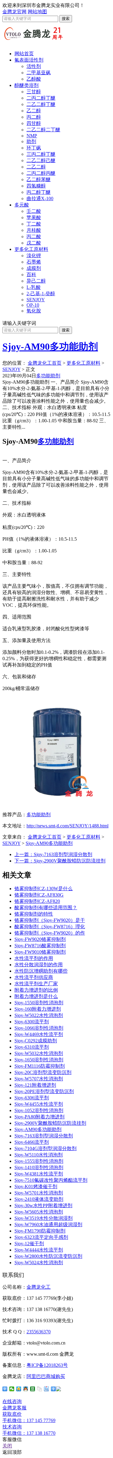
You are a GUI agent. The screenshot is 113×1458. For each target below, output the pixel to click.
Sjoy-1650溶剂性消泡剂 (38, 1059)
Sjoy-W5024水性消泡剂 (38, 1262)
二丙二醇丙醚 (41, 173)
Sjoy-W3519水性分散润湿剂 (43, 1218)
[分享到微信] (11, 1388)
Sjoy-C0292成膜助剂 (35, 1040)
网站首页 (24, 53)
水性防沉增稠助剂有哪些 (40, 971)
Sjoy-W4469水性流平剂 (38, 1034)
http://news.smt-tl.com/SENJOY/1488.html (67, 825)
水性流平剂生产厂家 (36, 983)
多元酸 (21, 204)
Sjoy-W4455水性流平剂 (38, 1104)
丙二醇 (34, 117)
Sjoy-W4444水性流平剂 (38, 1249)
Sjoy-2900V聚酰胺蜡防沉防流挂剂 (50, 1123)
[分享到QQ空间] (18, 1388)
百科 (31, 274)
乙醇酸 (34, 79)
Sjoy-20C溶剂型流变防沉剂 (42, 1072)
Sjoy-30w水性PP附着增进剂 (43, 1205)
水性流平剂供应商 (33, 977)
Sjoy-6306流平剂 (31, 1097)
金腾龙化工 (39, 1287)
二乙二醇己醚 (41, 160)
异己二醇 (36, 280)
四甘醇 (34, 123)
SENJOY (36, 299)
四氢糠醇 (36, 185)
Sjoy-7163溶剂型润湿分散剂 (43, 1135)
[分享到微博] (56, 1388)
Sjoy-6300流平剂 (31, 1021)
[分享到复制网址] (39, 1388)
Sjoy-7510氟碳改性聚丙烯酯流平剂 (50, 1180)
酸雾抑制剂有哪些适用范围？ (45, 907)
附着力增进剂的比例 (36, 990)
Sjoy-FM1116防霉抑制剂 (39, 1066)
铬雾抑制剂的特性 (33, 913)
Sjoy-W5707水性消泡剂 (38, 1078)
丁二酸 (34, 223)
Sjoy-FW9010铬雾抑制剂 (40, 951)
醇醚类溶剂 (26, 85)
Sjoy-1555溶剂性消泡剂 (38, 1161)
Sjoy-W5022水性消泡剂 (38, 1015)
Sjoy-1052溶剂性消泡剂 (38, 1110)
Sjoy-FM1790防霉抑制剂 (39, 1230)
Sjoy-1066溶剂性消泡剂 (38, 1028)
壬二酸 (34, 211)
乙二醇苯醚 (39, 179)
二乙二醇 (36, 166)
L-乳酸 (34, 287)
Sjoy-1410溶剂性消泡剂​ (38, 1167)
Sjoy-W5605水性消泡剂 (38, 1211)
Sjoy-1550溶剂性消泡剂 (38, 1002)
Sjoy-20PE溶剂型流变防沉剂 (44, 1091)
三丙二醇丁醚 (41, 154)
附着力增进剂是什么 (36, 996)
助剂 (31, 141)
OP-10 (33, 305)
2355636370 (39, 1331)
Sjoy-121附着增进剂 (35, 1085)
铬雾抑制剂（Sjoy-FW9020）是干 (49, 920)
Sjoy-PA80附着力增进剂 (39, 1116)
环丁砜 (34, 147)
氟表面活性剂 (28, 59)
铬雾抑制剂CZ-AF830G (39, 894)
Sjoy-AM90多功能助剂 (50, 346)
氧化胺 (34, 310)
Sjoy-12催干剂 (29, 1243)
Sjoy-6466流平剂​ (31, 1142)
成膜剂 (34, 268)
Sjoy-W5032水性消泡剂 (38, 1053)
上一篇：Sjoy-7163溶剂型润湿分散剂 (53, 854)
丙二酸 (34, 236)
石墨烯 (34, 261)
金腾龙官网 (14, 11)
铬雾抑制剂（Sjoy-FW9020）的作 (49, 932)
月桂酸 (34, 230)
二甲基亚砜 (39, 72)
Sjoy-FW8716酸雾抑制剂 (40, 945)
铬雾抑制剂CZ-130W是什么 (43, 888)
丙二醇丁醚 (39, 192)
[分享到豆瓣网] (32, 1388)
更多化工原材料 (31, 249)
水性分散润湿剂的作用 (38, 964)
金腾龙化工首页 (44, 363)
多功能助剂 (48, 375)
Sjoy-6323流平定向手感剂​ (41, 1237)
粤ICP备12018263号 (47, 1365)
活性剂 (34, 66)
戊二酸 (34, 242)
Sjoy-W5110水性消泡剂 (38, 1154)
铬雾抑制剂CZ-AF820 (37, 901)
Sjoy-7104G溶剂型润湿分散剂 (45, 1148)
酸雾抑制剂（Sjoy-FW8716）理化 (49, 926)
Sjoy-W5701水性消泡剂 (38, 1192)
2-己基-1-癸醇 (41, 293)
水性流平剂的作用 (33, 958)
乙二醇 (34, 110)
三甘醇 (34, 91)
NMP (32, 135)
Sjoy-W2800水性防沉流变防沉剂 (48, 1256)
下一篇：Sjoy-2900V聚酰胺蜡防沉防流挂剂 (59, 860)
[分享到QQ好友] (25, 1388)
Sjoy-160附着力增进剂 (37, 1009)
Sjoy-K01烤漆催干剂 (35, 1186)
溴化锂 (34, 255)
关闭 (7, 1445)
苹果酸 (34, 217)
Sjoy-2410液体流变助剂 (38, 1199)
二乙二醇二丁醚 (43, 129)
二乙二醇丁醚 (41, 104)
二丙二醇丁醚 (41, 98)
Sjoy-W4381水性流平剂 (38, 1173)
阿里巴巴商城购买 (46, 1376)
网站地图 (37, 11)
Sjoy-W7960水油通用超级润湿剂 (48, 1224)
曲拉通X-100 (40, 198)
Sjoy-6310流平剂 (31, 1047)
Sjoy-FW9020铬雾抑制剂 (40, 939)
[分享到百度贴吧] (46, 1388)
